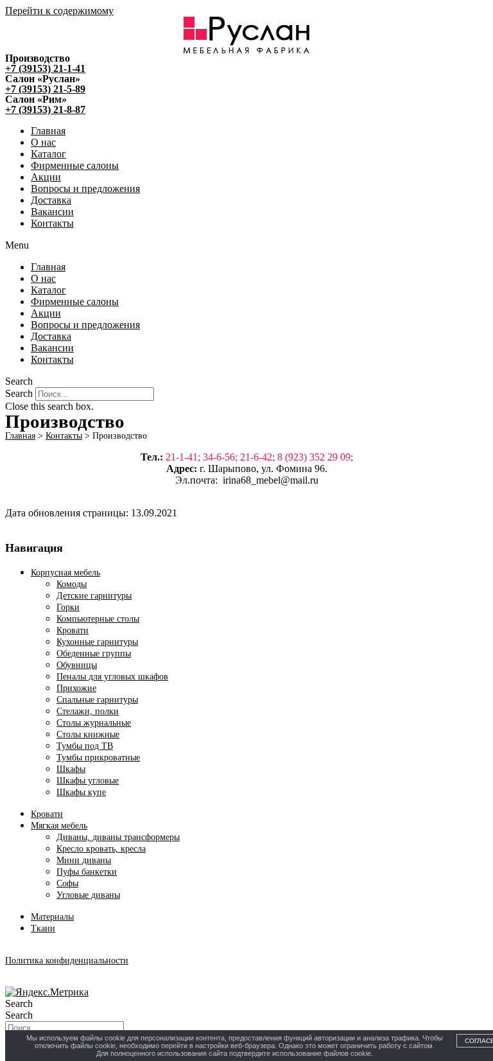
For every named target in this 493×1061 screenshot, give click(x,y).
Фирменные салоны (75, 165)
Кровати (72, 630)
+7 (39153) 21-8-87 (45, 109)
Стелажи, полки (87, 711)
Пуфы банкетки (86, 872)
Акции (46, 176)
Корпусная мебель (65, 572)
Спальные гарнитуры (97, 700)
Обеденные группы (93, 653)
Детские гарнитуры (94, 596)
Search (19, 393)
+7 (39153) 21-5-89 (45, 88)
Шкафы (70, 769)
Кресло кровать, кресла (101, 849)
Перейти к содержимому (59, 10)
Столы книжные (87, 734)
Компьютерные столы (97, 619)
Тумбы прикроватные (98, 757)
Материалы (52, 917)
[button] (246, 245)
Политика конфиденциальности (66, 960)
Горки (68, 607)
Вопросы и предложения (85, 188)
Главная (48, 130)
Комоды (71, 584)
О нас (43, 142)
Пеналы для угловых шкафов (112, 676)
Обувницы (76, 665)
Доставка (51, 200)
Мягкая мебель (59, 825)
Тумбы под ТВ (84, 746)
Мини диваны (83, 860)
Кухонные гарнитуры (97, 642)
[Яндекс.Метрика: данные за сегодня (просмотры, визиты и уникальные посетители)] (47, 992)
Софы (67, 883)
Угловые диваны (88, 895)
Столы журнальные (93, 723)
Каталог (48, 153)
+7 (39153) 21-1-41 (45, 68)
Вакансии (52, 211)
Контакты (52, 223)
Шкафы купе (81, 792)
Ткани (43, 928)
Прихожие (76, 688)
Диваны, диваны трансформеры (118, 837)
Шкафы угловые (87, 780)
